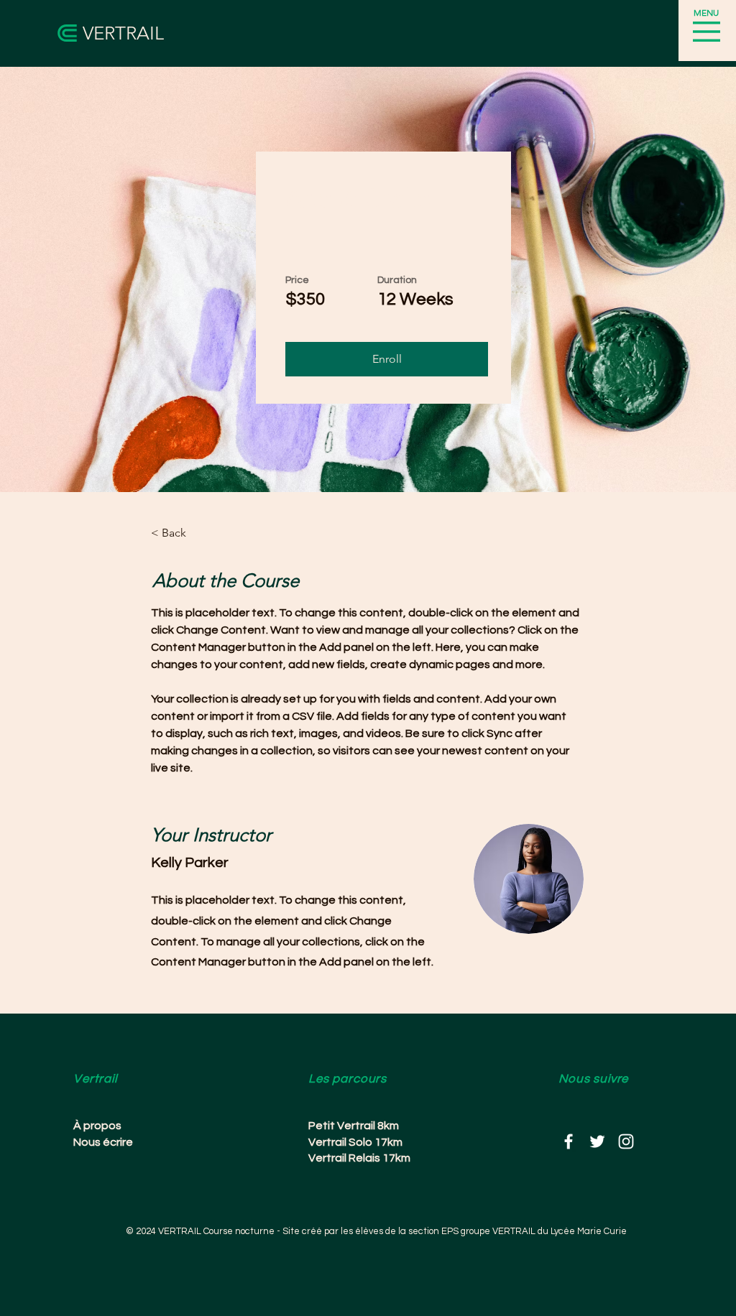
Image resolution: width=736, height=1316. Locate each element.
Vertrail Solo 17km (355, 1142)
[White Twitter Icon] (597, 1141)
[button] (706, 32)
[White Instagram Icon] (626, 1141)
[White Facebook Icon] (568, 1141)
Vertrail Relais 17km (359, 1158)
